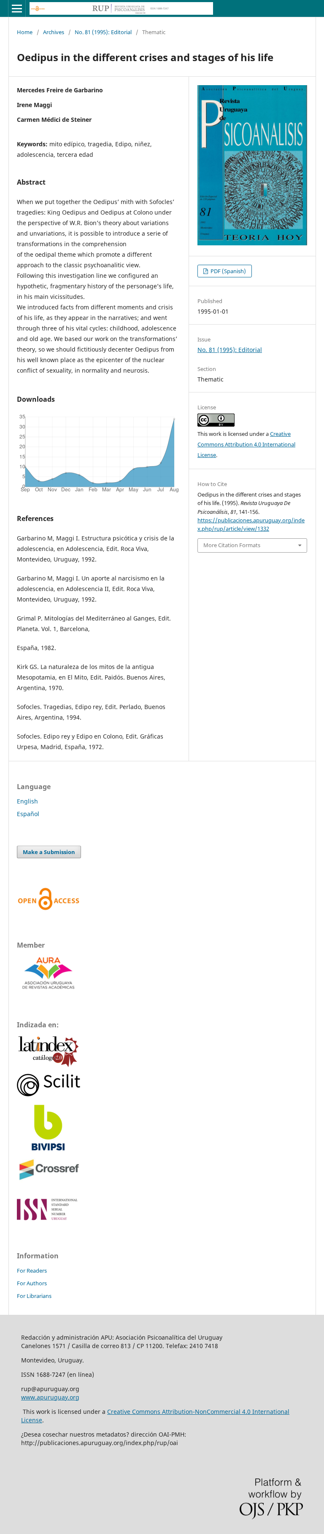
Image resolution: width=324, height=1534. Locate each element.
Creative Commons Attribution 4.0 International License (246, 444)
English (27, 801)
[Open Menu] (16, 8)
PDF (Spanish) (227, 271)
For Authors (32, 1283)
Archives (53, 32)
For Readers (32, 1270)
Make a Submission (49, 852)
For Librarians (34, 1296)
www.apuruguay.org (50, 1397)
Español (28, 814)
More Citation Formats (231, 545)
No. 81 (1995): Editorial (103, 32)
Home (24, 32)
